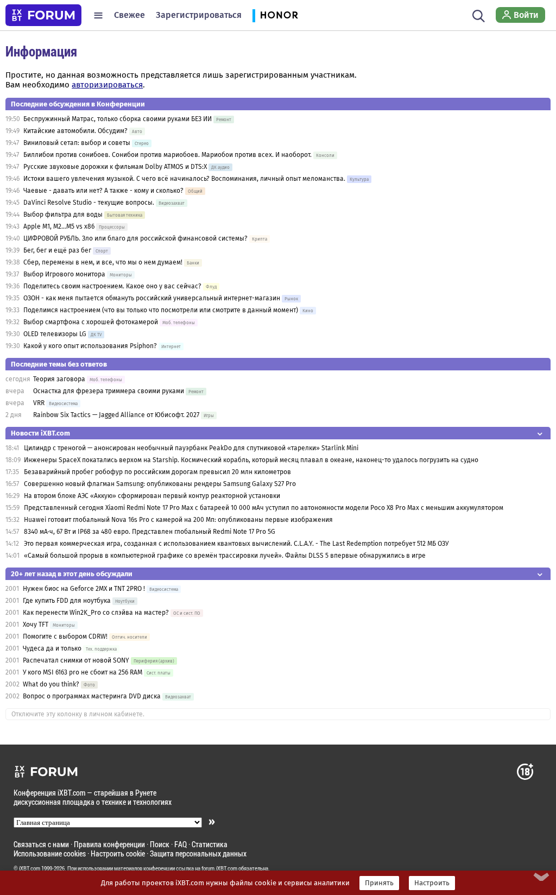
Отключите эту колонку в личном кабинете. (77, 714)
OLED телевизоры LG (54, 334)
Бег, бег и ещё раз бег (57, 250)
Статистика (210, 844)
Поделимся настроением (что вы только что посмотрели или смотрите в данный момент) (160, 310)
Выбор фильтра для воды (63, 214)
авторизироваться (107, 85)
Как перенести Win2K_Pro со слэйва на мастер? (96, 612)
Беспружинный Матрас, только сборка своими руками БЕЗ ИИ (117, 119)
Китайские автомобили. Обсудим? (75, 131)
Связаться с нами (41, 844)
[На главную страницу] (43, 15)
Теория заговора (59, 379)
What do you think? (51, 684)
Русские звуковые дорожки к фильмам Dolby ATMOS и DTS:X (115, 167)
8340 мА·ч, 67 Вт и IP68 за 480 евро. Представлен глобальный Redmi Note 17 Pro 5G (149, 531)
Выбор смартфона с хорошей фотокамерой (90, 322)
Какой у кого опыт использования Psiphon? (90, 346)
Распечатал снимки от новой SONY (76, 660)
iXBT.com (29, 868)
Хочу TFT (36, 624)
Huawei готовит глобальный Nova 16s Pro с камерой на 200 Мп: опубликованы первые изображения (178, 520)
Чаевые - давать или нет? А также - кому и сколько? (103, 190)
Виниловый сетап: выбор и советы (76, 143)
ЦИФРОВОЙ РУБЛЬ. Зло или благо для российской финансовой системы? (135, 238)
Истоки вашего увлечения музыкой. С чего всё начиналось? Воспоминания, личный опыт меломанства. (184, 178)
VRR (39, 403)
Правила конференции (109, 844)
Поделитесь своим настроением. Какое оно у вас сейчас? (112, 286)
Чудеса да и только (52, 648)
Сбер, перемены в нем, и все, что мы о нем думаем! (102, 262)
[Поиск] (478, 15)
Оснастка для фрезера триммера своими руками (108, 391)
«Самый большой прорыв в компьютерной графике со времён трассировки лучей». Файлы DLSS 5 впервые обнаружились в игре (225, 555)
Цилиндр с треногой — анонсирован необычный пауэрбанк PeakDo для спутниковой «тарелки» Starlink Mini (191, 448)
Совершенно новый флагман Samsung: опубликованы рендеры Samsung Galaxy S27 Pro (160, 484)
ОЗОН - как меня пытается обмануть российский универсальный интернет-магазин (151, 298)
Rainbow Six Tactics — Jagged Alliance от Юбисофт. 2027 (116, 415)
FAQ (180, 844)
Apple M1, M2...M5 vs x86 (58, 226)
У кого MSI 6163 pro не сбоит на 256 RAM (82, 672)
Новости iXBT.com (40, 433)
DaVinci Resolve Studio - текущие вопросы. (89, 202)
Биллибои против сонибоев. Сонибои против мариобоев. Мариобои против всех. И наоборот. (167, 155)
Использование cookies (50, 853)
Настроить (432, 883)
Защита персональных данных (198, 853)
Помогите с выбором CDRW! (65, 636)
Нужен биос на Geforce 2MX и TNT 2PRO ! (84, 589)
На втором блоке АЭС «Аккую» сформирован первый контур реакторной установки (152, 496)
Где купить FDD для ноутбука (67, 600)
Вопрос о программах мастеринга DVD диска (92, 696)
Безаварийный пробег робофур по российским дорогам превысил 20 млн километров (157, 472)
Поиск (159, 844)
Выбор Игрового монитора (65, 274)
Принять (379, 883)
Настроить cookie (118, 853)
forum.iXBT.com (219, 868)
